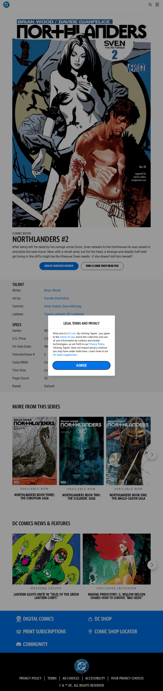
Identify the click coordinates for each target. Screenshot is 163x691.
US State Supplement (65, 354)
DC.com (71, 333)
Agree (81, 365)
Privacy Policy (96, 344)
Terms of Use (67, 336)
